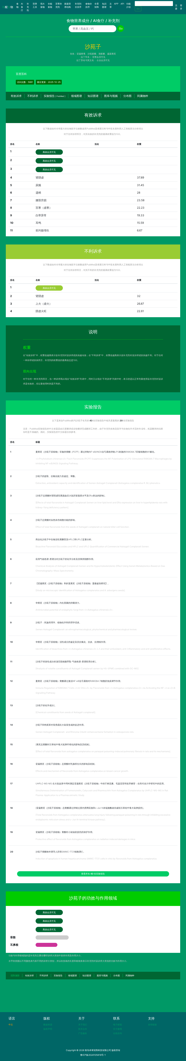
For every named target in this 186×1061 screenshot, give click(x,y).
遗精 (38, 192)
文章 (111, 5)
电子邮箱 (117, 1024)
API (122, 3)
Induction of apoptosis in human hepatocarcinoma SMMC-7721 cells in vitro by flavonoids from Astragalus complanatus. (96, 858)
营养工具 (35, 5)
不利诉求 (32, 96)
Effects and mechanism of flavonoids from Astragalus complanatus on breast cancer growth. (82, 771)
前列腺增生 (42, 230)
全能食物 (50, 5)
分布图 (127, 96)
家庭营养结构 (67, 5)
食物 (18, 5)
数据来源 (47, 1024)
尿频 (38, 185)
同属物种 (142, 96)
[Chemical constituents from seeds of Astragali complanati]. (66, 712)
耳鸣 (38, 222)
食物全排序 (88, 5)
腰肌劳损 (41, 200)
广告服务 (82, 1033)
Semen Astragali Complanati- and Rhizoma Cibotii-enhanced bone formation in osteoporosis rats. (85, 732)
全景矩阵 (96, 5)
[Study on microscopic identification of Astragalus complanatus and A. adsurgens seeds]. (80, 590)
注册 (176, 7)
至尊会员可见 (98, 57)
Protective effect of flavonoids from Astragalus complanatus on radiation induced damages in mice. (86, 839)
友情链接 (152, 1024)
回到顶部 (15, 975)
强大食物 (42, 5)
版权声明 (47, 1029)
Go (138, 8)
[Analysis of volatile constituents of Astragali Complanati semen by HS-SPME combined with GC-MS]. (87, 668)
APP (116, 3)
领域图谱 (76, 96)
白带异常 (41, 215)
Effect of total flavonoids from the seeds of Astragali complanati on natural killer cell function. (82, 527)
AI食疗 (22, 7)
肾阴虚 (40, 177)
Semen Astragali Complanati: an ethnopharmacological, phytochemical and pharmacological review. (86, 629)
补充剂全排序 (78, 5)
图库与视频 (111, 96)
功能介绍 (128, 5)
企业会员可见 (103, 60)
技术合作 (82, 1029)
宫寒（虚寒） (44, 207)
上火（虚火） (44, 303)
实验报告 (54, 96)
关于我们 (82, 1024)
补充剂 (28, 7)
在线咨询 (117, 1033)
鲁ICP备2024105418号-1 (93, 1055)
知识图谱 (104, 5)
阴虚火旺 (41, 311)
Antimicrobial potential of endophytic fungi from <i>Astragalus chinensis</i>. (74, 609)
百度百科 (21, 74)
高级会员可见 (49, 152)
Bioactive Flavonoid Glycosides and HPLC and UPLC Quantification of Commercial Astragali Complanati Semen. (92, 546)
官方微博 (117, 1029)
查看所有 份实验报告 (93, 873)
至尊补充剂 (58, 5)
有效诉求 (16, 96)
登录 (181, 7)
